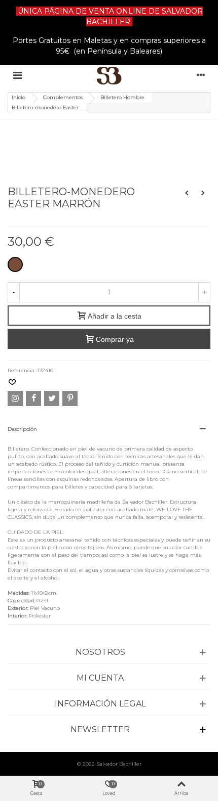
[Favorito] (13, 382)
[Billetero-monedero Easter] (45, 133)
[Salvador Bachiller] (109, 75)
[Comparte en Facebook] (33, 398)
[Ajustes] (200, 75)
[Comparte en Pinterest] (70, 398)
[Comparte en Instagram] (15, 398)
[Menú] (17, 75)
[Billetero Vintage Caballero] (186, 193)
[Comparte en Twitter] (51, 398)
